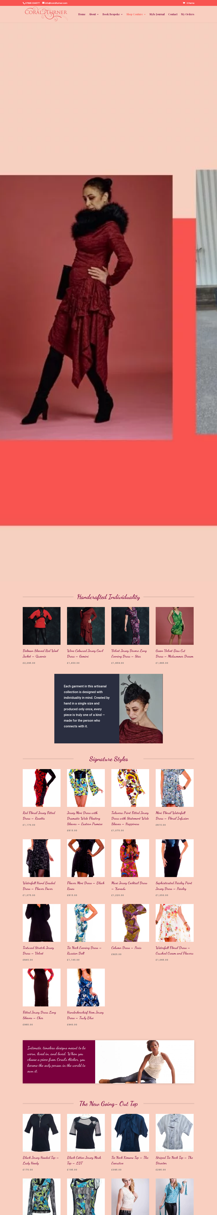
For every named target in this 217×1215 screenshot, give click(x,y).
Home (81, 14)
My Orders (187, 14)
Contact (172, 14)
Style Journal (157, 14)
